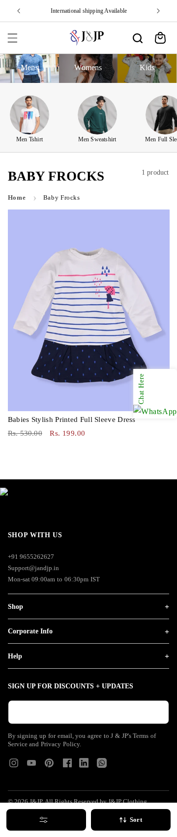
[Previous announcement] (19, 11)
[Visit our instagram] (14, 766)
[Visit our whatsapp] (102, 765)
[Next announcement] (158, 11)
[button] (12, 37)
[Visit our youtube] (31, 766)
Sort (136, 819)
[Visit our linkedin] (84, 765)
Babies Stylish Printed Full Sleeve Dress (72, 419)
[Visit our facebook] (67, 766)
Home (17, 197)
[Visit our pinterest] (49, 766)
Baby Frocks (61, 197)
